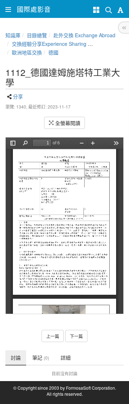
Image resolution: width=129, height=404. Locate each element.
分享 (18, 96)
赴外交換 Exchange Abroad (84, 35)
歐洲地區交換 (27, 52)
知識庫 (12, 35)
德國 (53, 52)
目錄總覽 (37, 35)
